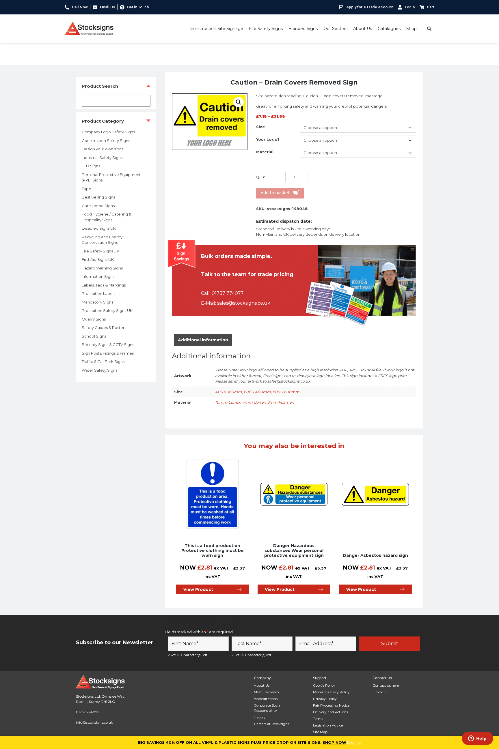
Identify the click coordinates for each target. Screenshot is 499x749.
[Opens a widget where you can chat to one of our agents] (477, 739)
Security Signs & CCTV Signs (108, 344)
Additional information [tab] (203, 339)
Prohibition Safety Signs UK (107, 310)
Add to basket (275, 192)
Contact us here (386, 685)
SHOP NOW (334, 742)
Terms (318, 718)
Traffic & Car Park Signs (103, 361)
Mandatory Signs (97, 302)
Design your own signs (102, 149)
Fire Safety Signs (266, 28)
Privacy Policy (325, 698)
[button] (238, 102)
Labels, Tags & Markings (104, 285)
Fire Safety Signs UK (100, 251)
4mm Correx (254, 402)
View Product (198, 589)
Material (264, 151)
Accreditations (266, 698)
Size (260, 126)
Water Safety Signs (99, 370)
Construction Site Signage (216, 28)
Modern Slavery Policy (331, 692)
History (260, 717)
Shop (411, 28)
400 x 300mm (228, 392)
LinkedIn (380, 692)
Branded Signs (303, 28)
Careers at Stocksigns (271, 724)
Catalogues (389, 28)
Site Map (320, 732)
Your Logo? (268, 139)
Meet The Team (266, 692)
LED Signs (91, 166)
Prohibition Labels (98, 293)
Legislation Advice (328, 725)
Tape (86, 188)
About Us (362, 28)
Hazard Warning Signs (102, 268)
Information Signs (98, 276)
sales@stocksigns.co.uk (243, 303)
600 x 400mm (257, 392)
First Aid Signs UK (98, 259)
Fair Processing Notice (331, 705)
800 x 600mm (286, 392)
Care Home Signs (98, 205)
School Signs (94, 336)
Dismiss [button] (354, 742)
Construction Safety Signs (106, 140)
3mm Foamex (280, 402)
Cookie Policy (324, 685)
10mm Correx (227, 402)
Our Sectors (335, 28)
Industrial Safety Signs (102, 157)
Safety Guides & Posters (104, 327)
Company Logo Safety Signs (108, 132)
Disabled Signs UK (99, 228)
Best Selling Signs (98, 197)
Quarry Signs (94, 319)
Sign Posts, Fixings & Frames (108, 353)
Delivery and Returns (330, 712)
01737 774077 (228, 293)
